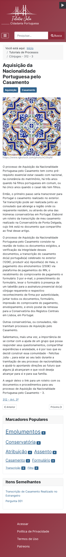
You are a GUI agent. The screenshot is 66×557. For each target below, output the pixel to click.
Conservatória (21, 442)
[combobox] (31, 35)
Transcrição (13, 468)
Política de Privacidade (33, 531)
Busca (58, 35)
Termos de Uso (27, 539)
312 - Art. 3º (11, 399)
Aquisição (11, 90)
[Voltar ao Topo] (60, 550)
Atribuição (16, 451)
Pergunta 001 (14, 501)
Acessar (22, 524)
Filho (31, 468)
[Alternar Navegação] (5, 35)
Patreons (23, 546)
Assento (43, 451)
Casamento (28, 90)
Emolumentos (23, 431)
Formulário (41, 460)
